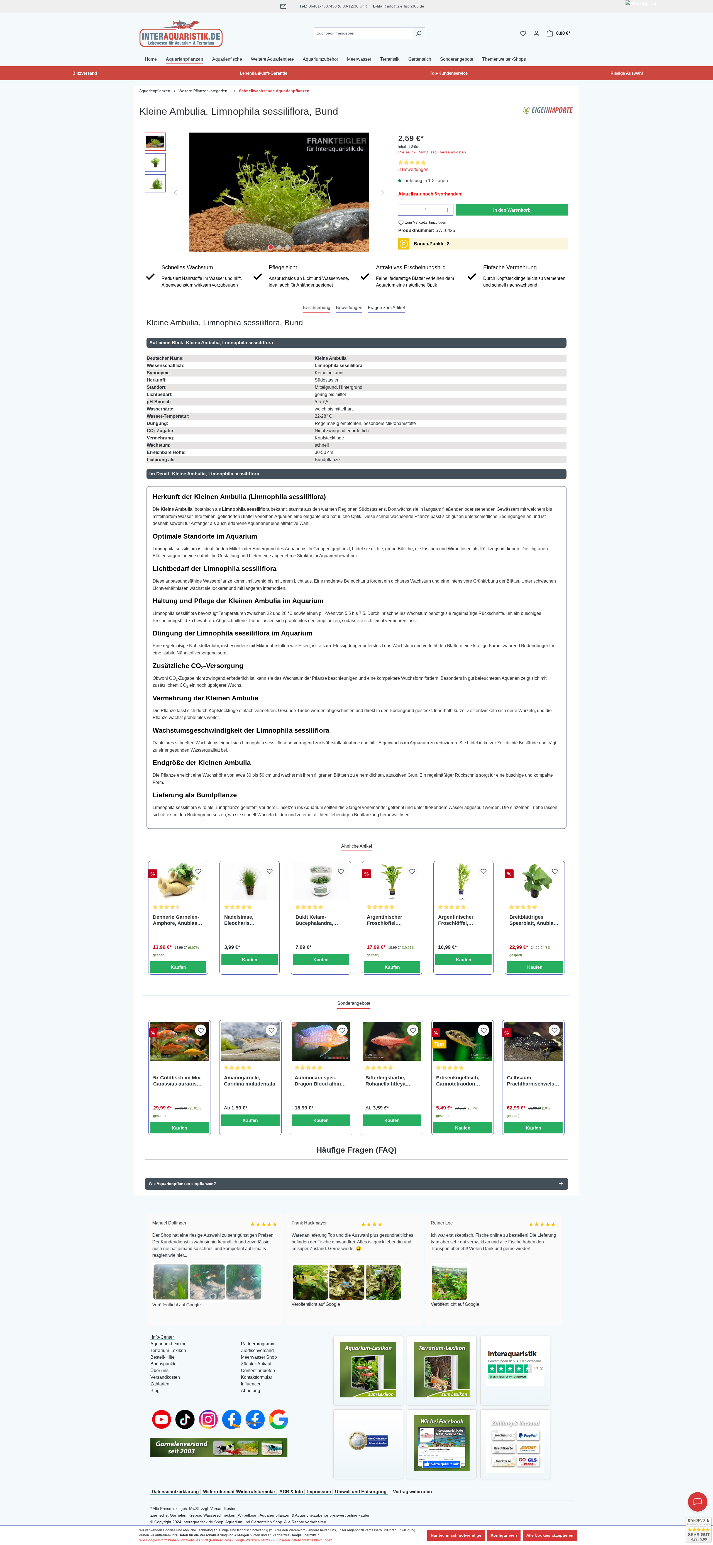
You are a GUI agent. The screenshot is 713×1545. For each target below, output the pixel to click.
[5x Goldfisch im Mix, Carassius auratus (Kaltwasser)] (179, 1041)
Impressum (319, 1491)
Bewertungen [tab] (349, 307)
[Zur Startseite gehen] (181, 32)
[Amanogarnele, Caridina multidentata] (250, 1041)
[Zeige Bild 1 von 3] (270, 247)
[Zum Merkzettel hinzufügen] (198, 871)
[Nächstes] (383, 192)
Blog (155, 1390)
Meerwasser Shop (259, 1357)
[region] (266, 192)
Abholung (250, 1390)
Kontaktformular (256, 1377)
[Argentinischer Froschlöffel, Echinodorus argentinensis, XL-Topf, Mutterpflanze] (463, 881)
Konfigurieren (504, 1535)
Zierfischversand (257, 1350)
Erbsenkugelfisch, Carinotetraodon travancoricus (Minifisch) (457, 1081)
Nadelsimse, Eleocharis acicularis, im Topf (246, 920)
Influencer (250, 1384)
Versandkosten (165, 1377)
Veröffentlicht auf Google (237, 1304)
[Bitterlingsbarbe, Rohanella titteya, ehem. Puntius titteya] (392, 1041)
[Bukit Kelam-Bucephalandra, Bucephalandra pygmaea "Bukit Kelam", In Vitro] (321, 881)
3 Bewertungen (413, 169)
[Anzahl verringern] (404, 210)
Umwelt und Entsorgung (361, 1491)
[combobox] (363, 33)
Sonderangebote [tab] (353, 1003)
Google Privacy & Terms (252, 1540)
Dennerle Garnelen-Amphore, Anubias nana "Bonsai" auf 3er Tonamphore (176, 920)
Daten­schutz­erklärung (175, 1491)
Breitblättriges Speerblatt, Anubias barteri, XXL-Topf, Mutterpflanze (532, 920)
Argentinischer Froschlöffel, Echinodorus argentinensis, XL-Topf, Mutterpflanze (461, 920)
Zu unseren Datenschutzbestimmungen (302, 1540)
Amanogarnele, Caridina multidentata (249, 1081)
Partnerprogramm (258, 1343)
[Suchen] (418, 33)
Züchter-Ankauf (256, 1363)
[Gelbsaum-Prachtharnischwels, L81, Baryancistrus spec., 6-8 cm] (533, 1041)
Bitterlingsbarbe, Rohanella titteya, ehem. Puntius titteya (390, 1081)
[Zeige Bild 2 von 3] (279, 247)
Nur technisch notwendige (456, 1535)
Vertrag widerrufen (412, 1491)
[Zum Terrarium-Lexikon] (442, 1369)
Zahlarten (159, 1384)
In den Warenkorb (512, 210)
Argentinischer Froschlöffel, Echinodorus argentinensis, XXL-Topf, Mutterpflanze (390, 920)
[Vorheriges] (175, 192)
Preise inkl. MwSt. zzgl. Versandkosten (432, 152)
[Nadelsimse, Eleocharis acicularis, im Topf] (249, 881)
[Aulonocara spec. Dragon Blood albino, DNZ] (321, 1041)
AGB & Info (291, 1491)
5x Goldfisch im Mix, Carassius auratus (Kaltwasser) (177, 1081)
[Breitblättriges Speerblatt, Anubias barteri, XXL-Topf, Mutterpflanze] (535, 881)
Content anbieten (258, 1370)
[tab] (316, 308)
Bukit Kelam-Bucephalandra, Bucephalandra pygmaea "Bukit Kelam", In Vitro (315, 920)
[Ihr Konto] (536, 33)
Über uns (159, 1370)
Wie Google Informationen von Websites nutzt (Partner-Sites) (185, 1540)
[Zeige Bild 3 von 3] (287, 247)
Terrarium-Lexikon (168, 1350)
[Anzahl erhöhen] (448, 210)
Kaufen (178, 967)
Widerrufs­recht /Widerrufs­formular (239, 1491)
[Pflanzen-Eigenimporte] (548, 113)
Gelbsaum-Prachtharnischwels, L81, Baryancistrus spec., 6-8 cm (531, 1081)
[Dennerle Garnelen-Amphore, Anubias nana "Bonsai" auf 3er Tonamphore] (178, 881)
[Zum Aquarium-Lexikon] (368, 1369)
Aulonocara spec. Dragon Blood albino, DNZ (320, 1081)
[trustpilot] (515, 1363)
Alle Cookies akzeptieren (549, 1535)
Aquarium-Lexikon (168, 1343)
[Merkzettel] (523, 33)
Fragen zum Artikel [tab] (386, 307)
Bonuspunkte (163, 1363)
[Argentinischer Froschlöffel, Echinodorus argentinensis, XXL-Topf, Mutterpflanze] (392, 881)
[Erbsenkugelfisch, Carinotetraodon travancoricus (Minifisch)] (462, 1041)
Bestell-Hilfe (162, 1357)
